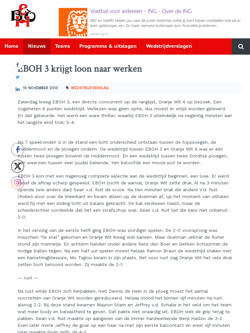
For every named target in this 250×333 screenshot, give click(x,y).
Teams (62, 46)
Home (12, 46)
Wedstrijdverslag (90, 88)
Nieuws (37, 46)
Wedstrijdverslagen (169, 46)
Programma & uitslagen (108, 46)
